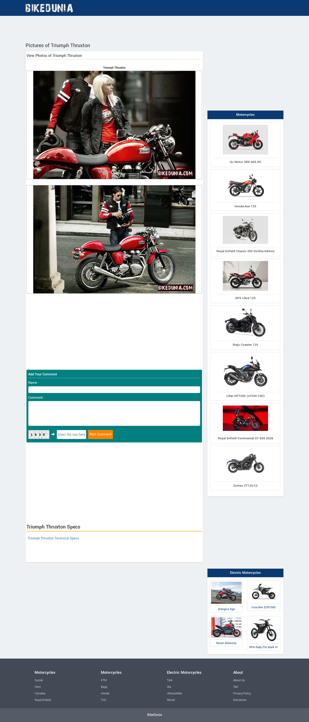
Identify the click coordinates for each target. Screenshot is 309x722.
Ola (169, 687)
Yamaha (40, 693)
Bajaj (104, 687)
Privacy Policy (242, 693)
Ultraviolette (174, 693)
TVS (103, 700)
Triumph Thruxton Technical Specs (53, 538)
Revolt (171, 700)
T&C (235, 687)
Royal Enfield (43, 700)
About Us (239, 680)
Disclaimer (240, 700)
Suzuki (39, 680)
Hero (38, 687)
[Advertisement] (154, 28)
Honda (105, 693)
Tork (169, 680)
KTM (104, 680)
